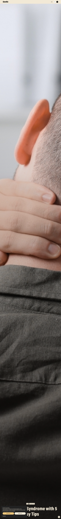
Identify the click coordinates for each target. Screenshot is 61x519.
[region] (14, 512)
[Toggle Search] (57, 2)
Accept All (8, 513)
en (54, 1)
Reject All (20, 513)
